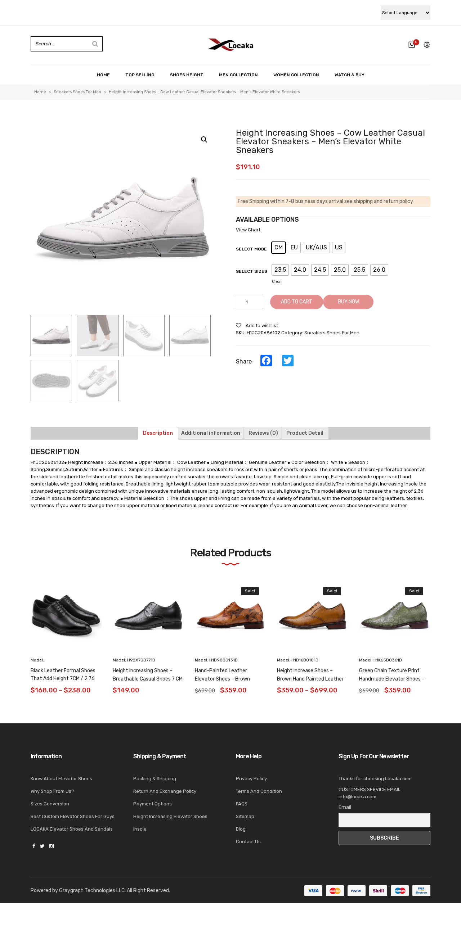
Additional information (210, 433)
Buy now (348, 302)
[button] (443, 623)
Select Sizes (251, 271)
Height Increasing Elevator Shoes (170, 816)
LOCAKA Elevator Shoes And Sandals (72, 829)
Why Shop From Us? (52, 791)
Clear (277, 281)
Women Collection (296, 74)
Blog (241, 829)
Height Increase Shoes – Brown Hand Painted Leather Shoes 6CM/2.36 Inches (310, 679)
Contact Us (248, 841)
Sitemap (245, 816)
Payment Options (152, 803)
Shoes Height (186, 74)
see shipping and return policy (378, 201)
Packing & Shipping (154, 778)
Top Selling (140, 74)
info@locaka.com (357, 796)
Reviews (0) (263, 433)
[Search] (95, 44)
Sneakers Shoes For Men (77, 92)
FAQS (241, 803)
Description (158, 433)
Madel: (37, 660)
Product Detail (304, 433)
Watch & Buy (349, 74)
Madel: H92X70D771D (134, 660)
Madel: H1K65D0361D (380, 660)
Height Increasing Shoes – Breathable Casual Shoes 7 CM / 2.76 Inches (148, 679)
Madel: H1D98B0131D (216, 660)
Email (345, 807)
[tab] (158, 433)
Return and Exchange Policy (164, 791)
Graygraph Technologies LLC (92, 890)
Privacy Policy (251, 778)
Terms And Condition (259, 791)
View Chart (248, 229)
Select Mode (251, 249)
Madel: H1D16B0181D (297, 660)
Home (103, 74)
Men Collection (238, 74)
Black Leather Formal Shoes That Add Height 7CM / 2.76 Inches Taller (63, 679)
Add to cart (296, 302)
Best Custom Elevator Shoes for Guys (73, 816)
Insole (140, 829)
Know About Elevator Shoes (61, 778)
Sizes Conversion (50, 803)
